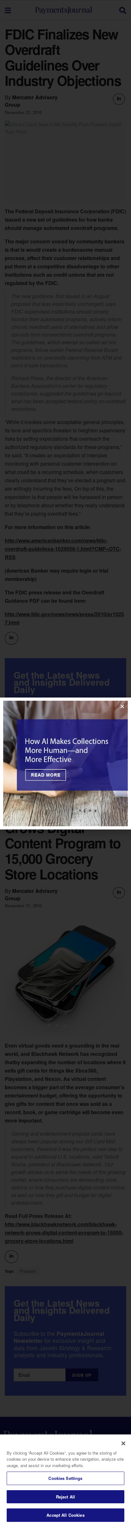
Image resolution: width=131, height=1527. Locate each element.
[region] (65, 1480)
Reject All (65, 1497)
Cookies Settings (65, 1478)
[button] (122, 706)
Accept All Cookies (65, 1515)
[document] (65, 763)
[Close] (123, 1443)
